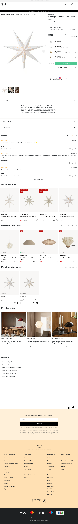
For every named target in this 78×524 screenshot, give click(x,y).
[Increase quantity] (54, 63)
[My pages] (65, 4)
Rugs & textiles (27, 469)
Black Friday (50, 489)
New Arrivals (50, 472)
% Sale (49, 469)
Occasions (50, 477)
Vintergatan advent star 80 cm (29, 14)
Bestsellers (50, 474)
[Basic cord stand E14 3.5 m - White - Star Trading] (50, 47)
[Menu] (76, 4)
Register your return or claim (11, 463)
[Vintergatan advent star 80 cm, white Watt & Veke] (23, 51)
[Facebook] (33, 501)
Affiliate (63, 466)
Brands (49, 460)
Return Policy (7, 460)
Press (62, 469)
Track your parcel (8, 474)
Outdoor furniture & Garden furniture (33, 474)
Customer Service (8, 458)
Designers (49, 463)
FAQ (5, 469)
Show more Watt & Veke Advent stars (11, 367)
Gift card (26, 477)
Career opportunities (66, 463)
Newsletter (7, 466)
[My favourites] (68, 4)
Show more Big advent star (9, 362)
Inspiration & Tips (51, 458)
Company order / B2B (9, 486)
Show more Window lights (8, 376)
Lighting (3, 14)
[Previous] (2, 51)
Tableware (26, 458)
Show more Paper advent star (9, 364)
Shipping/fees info (70, 78)
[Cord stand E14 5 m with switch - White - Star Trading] (50, 42)
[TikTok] (44, 501)
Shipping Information (9, 472)
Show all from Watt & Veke (67, 225)
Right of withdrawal (9, 489)
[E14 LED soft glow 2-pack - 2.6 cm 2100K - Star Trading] (50, 52)
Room (48, 480)
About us (63, 458)
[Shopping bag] (72, 4)
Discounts (49, 494)
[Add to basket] (17, 220)
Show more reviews (39, 179)
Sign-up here (72, 29)
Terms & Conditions (9, 477)
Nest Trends (50, 486)
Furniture (26, 472)
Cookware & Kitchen (29, 460)
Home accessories (28, 463)
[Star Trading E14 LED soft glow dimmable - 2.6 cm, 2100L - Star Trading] (50, 57)
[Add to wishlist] (14, 220)
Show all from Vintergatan (68, 267)
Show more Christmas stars (9, 373)
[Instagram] (39, 501)
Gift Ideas (49, 483)
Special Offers (51, 466)
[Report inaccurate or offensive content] (76, 149)
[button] (52, 22)
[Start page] (4, 4)
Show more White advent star (9, 370)
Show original (16, 148)
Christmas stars (18, 14)
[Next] (43, 51)
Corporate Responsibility (67, 460)
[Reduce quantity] (49, 63)
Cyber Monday (51, 491)
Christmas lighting (10, 14)
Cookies (6, 483)
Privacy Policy (7, 480)
